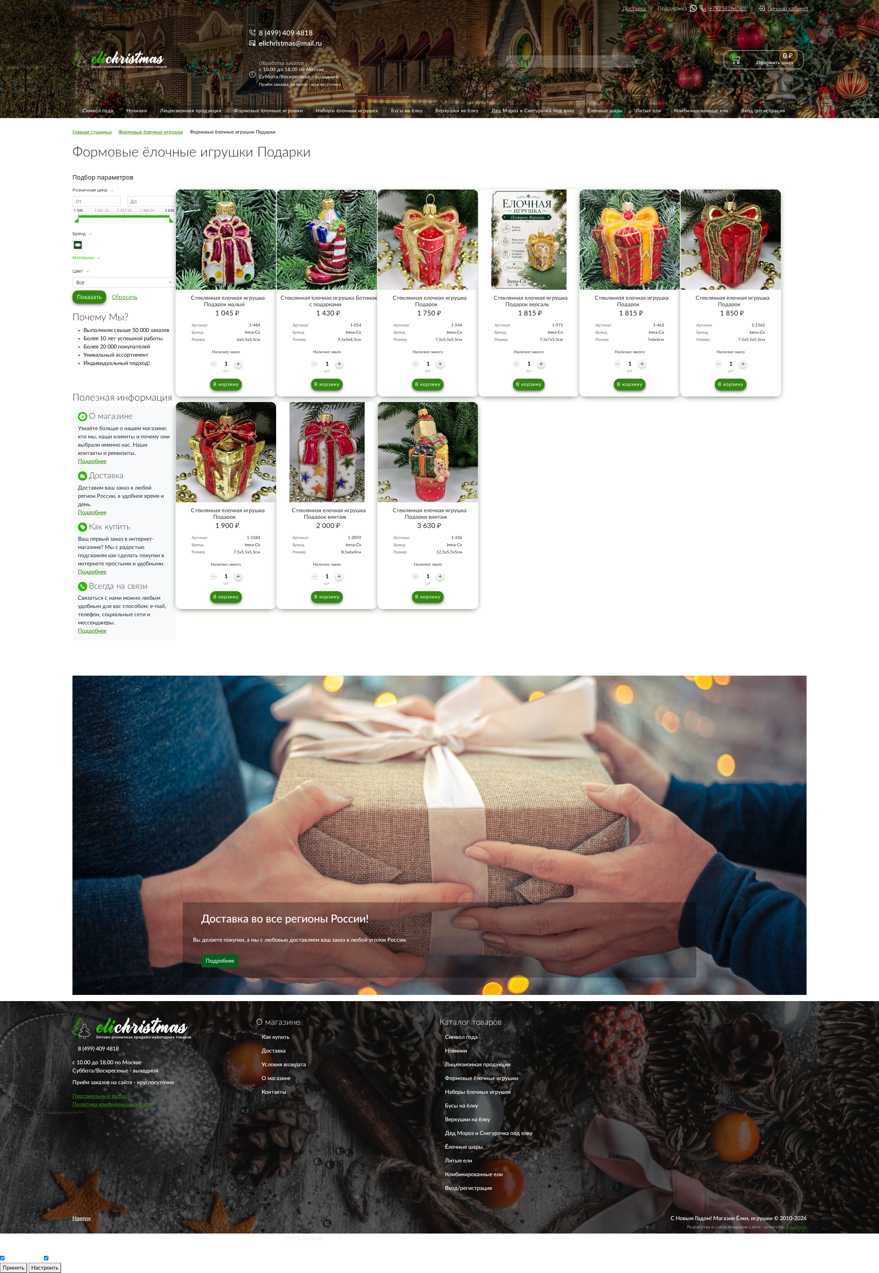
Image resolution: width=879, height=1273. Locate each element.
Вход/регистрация (468, 1188)
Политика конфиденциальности (112, 1104)
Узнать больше (303, 1237)
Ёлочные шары (464, 1147)
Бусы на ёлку (461, 1106)
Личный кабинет (788, 8)
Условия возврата (284, 1064)
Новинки (456, 1051)
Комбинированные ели (474, 1174)
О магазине (276, 1078)
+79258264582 (727, 8)
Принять (13, 1268)
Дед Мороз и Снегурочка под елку (489, 1133)
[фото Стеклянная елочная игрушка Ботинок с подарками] (327, 240)
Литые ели (458, 1160)
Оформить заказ (774, 62)
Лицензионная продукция (478, 1064)
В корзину (226, 384)
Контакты (274, 1092)
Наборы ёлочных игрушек (478, 1092)
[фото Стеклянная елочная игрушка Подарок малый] (226, 240)
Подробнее (92, 461)
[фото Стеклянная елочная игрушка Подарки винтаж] (428, 452)
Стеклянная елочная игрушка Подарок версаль (531, 301)
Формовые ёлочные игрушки (481, 1078)
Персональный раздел (100, 1096)
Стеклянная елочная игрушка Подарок (430, 301)
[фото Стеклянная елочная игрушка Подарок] (428, 240)
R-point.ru (796, 1227)
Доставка (634, 8)
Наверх (81, 1218)
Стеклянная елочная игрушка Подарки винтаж (430, 514)
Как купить (275, 1037)
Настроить (44, 1268)
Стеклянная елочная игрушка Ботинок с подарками (329, 301)
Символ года (461, 1037)
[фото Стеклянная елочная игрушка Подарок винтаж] (327, 452)
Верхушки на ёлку (467, 1119)
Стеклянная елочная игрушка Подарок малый (228, 301)
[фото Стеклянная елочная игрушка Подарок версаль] (529, 240)
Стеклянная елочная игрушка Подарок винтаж (329, 514)
